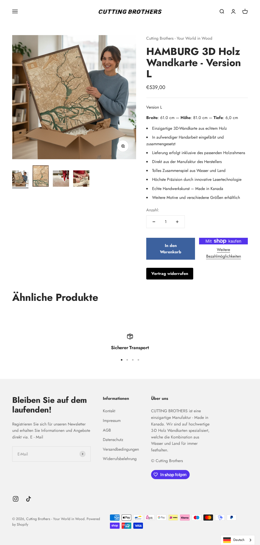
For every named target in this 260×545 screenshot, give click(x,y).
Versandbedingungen (121, 449)
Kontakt (109, 411)
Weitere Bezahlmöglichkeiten (223, 253)
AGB (107, 430)
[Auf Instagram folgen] (15, 498)
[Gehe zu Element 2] (40, 176)
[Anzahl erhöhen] (177, 222)
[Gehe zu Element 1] (20, 179)
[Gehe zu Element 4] (81, 179)
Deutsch (239, 539)
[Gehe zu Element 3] (61, 179)
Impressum (112, 420)
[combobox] (237, 540)
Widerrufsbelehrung (120, 459)
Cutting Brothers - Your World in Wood (179, 38)
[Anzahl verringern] (154, 222)
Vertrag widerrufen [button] (169, 273)
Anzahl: (152, 210)
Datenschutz (113, 440)
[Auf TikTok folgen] (28, 498)
